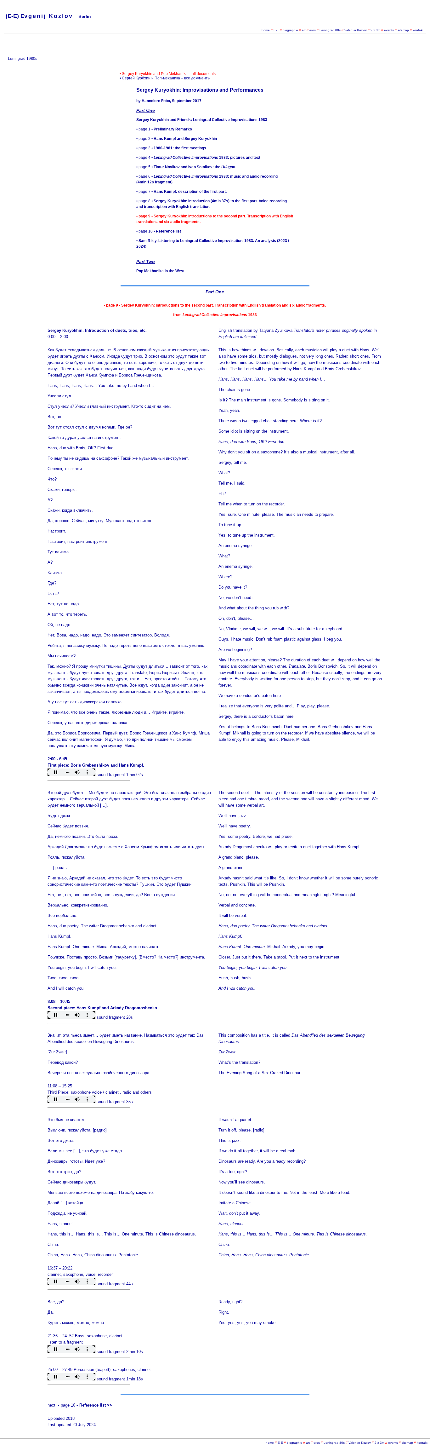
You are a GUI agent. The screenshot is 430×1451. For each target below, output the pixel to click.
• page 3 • (171, 148)
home (266, 30)
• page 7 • (181, 191)
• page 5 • (186, 167)
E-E (276, 30)
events (389, 30)
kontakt (418, 30)
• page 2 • (176, 138)
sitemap (403, 30)
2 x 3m (375, 30)
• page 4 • (198, 157)
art (304, 30)
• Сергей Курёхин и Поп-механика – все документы (165, 78)
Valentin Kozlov (356, 30)
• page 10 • (158, 231)
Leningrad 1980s (22, 58)
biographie (291, 30)
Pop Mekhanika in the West (160, 271)
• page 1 (164, 129)
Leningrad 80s (330, 30)
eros (312, 30)
